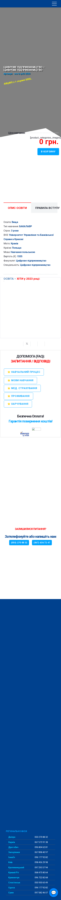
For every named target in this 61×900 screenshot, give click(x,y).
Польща (16, 247)
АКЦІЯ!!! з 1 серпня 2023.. (18, 81)
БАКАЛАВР (25, 226)
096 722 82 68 (41, 877)
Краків (14, 243)
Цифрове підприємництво (31, 260)
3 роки (15, 230)
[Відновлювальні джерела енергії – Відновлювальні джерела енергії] (30, 307)
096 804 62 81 (41, 847)
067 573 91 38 (41, 842)
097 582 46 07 (41, 892)
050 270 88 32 (41, 837)
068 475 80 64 (41, 872)
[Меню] (54, 3)
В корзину (48, 151)
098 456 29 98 (41, 862)
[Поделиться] (19, 344)
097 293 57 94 (41, 867)
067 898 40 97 (41, 852)
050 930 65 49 (41, 882)
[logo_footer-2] (30, 713)
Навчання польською (23, 252)
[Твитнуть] (26, 344)
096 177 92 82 (41, 857)
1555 (19, 256)
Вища (15, 222)
